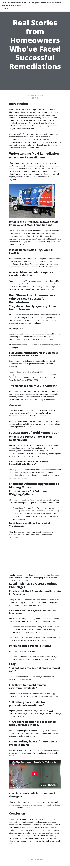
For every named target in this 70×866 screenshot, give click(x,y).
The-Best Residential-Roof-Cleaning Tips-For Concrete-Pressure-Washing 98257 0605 (32, 3)
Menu (5, 9)
